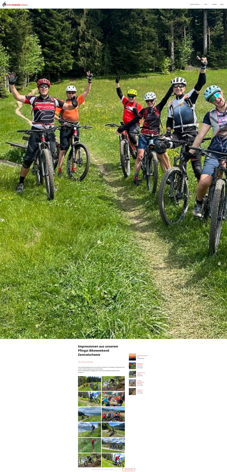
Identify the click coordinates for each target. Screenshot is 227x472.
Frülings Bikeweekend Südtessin (140, 382)
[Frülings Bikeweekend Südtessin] (132, 380)
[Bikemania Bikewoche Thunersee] (132, 363)
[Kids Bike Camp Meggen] (132, 371)
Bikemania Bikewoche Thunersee (140, 365)
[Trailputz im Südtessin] (132, 389)
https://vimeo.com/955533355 (85, 362)
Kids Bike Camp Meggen (141, 373)
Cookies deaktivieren (118, 469)
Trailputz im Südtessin (140, 390)
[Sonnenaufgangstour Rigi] (132, 354)
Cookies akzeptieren (128, 469)
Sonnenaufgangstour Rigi (142, 356)
